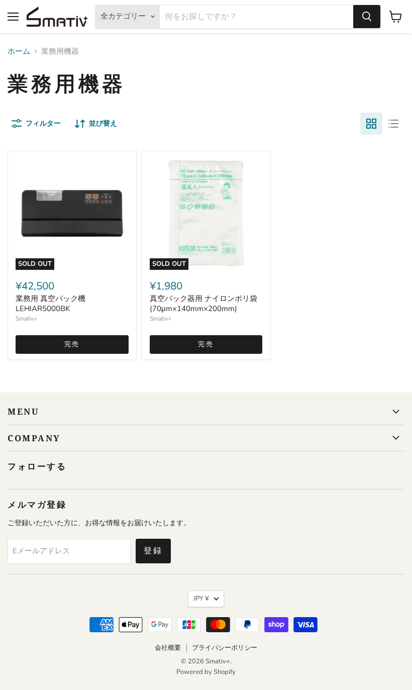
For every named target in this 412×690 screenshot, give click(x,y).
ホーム (19, 51)
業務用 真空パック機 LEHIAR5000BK (50, 303)
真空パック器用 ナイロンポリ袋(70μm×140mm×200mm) (203, 303)
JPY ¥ (201, 598)
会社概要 (168, 647)
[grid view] (371, 124)
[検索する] (366, 16)
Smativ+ (26, 319)
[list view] (393, 124)
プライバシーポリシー (224, 647)
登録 (153, 550)
